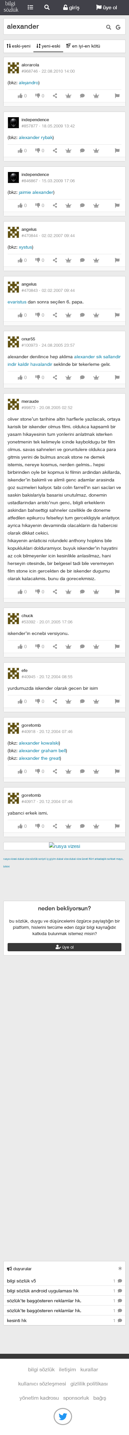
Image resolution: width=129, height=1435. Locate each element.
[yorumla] (82, 96)
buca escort (78, 874)
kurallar (89, 1369)
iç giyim (51, 858)
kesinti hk (62, 1320)
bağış (99, 1397)
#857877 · (48, 125)
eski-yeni (20, 46)
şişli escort (65, 889)
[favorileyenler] (96, 96)
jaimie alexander (36, 192)
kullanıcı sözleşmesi (42, 1383)
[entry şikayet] (117, 96)
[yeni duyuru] (120, 1268)
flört (91, 858)
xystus (25, 247)
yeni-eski (50, 46)
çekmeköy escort (63, 882)
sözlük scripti (38, 858)
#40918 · (47, 731)
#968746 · (48, 71)
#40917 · (47, 801)
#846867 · (48, 180)
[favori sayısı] (68, 96)
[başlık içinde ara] (109, 27)
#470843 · (48, 290)
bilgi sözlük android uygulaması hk (62, 1290)
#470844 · (48, 235)
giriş (73, 7)
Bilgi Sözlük (11, 7)
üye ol (109, 7)
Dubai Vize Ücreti (78, 858)
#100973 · (48, 345)
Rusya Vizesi (10, 858)
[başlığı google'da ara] (118, 27)
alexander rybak (36, 137)
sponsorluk (76, 1397)
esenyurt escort (95, 889)
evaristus (17, 301)
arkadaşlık (101, 858)
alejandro (28, 82)
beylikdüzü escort (22, 897)
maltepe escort (47, 874)
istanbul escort (35, 889)
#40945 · (47, 676)
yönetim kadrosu (39, 1397)
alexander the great (39, 758)
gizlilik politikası (89, 1383)
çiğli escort (31, 882)
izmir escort (16, 874)
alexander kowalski (39, 743)
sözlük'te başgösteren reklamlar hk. (62, 1300)
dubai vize (23, 858)
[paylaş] (55, 96)
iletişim (67, 1369)
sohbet (111, 858)
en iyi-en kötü (85, 46)
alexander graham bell (42, 750)
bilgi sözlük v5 (62, 1280)
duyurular (22, 1268)
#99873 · (47, 407)
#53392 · (47, 621)
